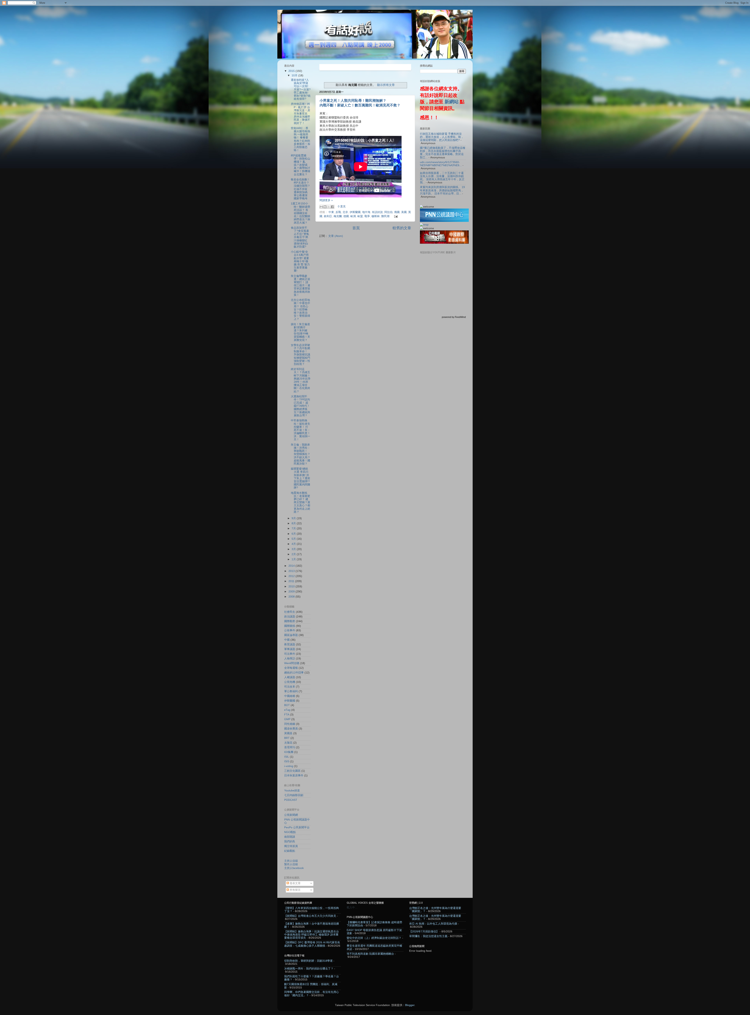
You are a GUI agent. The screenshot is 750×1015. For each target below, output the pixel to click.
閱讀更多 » (326, 200)
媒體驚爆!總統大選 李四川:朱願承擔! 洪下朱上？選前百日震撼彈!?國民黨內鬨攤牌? (300, 478)
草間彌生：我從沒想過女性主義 (428, 936)
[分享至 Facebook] (332, 207)
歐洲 (353, 216)
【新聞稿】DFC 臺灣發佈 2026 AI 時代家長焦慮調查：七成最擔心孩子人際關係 (312, 944)
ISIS (286, 761)
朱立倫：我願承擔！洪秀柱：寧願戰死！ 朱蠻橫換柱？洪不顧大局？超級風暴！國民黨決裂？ (300, 454)
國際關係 (289, 625)
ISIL (286, 756)
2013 (292, 571)
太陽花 (288, 742)
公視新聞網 (291, 814)
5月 (294, 538)
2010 (292, 586)
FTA (286, 714)
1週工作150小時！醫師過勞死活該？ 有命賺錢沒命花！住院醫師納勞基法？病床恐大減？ (300, 213)
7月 (294, 528)
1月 (294, 559)
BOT (287, 705)
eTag (287, 709)
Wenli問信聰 (291, 663)
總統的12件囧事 (294, 672)
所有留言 (295, 889)
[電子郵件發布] (395, 216)
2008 (292, 596)
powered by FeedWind (454, 317)
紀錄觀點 (289, 850)
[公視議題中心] (444, 220)
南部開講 (289, 836)
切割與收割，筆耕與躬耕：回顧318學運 (308, 960)
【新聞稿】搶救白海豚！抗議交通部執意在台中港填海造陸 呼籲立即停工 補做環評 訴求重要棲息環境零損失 (311, 934)
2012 (292, 576)
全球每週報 (291, 667)
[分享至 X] (329, 207)
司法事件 (289, 653)
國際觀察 (289, 621)
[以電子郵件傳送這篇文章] (321, 207)
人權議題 (289, 677)
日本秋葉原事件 (293, 775)
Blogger (409, 1005)
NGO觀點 (290, 832)
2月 (294, 554)
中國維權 (289, 696)
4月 (294, 543)
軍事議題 (289, 649)
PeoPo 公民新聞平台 (297, 827)
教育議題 (289, 644)
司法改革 (289, 686)
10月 (295, 75)
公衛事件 (289, 630)
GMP (287, 719)
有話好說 (377, 212)
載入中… (352, 907)
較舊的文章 (402, 228)
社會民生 (289, 611)
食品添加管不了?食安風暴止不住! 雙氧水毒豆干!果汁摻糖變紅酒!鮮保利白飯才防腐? (300, 237)
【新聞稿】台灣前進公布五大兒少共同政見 (310, 915)
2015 (292, 71)
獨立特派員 (291, 846)
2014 (292, 565)
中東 (331, 212)
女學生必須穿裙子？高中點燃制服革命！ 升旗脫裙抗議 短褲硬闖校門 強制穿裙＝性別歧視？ (300, 355)
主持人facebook (294, 868)
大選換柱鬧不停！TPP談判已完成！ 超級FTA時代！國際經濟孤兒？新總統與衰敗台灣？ (300, 406)
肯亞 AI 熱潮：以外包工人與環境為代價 (433, 923)
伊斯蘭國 (355, 212)
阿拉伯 (388, 212)
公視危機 (289, 682)
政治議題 (289, 616)
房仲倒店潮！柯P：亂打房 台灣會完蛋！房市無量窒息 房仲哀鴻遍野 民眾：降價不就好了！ (300, 113)
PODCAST (290, 799)
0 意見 (342, 206)
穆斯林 (375, 216)
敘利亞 (328, 216)
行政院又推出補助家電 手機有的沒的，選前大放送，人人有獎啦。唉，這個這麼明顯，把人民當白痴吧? (442, 137)
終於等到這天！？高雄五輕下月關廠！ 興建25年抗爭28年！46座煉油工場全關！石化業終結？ (301, 380)
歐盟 (360, 216)
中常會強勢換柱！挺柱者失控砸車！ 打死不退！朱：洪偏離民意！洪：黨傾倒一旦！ (300, 430)
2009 (292, 591)
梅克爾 (338, 216)
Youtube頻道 (292, 790)
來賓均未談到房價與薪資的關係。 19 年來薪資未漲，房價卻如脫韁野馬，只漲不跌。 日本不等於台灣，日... (442, 190)
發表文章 (295, 883)
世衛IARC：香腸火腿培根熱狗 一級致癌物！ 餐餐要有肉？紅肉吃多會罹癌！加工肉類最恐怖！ (300, 139)
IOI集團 (288, 752)
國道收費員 (291, 728)
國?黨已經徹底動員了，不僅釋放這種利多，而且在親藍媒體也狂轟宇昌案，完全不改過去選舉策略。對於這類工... (442, 152)
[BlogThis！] (325, 207)
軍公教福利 (291, 691)
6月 (294, 533)
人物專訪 (289, 658)
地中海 (366, 212)
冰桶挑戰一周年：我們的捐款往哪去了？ (308, 968)
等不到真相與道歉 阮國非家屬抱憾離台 (370, 953)
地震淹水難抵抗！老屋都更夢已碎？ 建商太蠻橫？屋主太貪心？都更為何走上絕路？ (300, 502)
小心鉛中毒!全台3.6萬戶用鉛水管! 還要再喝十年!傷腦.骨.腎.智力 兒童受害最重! (300, 261)
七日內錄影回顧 (293, 795)
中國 (287, 639)
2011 (291, 581)
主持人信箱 (291, 860)
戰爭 (367, 216)
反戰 (338, 212)
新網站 (452, 101)
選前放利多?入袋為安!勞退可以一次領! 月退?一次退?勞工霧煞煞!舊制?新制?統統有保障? (301, 89)
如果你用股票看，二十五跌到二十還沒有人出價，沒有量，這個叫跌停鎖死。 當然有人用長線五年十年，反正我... (442, 178)
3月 (294, 549)
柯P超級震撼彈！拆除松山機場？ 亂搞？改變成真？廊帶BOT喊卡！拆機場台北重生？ (300, 165)
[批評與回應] (424, 224)
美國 (404, 212)
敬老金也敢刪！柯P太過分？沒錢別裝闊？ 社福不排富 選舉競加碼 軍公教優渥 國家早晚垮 (300, 189)
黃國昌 (288, 733)
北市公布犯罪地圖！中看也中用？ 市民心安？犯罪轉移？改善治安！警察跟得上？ (300, 309)
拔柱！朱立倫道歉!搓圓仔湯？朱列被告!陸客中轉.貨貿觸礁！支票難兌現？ (300, 332)
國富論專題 (291, 635)
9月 (294, 518)
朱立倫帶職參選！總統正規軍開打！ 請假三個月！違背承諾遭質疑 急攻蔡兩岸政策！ (300, 285)
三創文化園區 (292, 770)
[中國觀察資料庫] (444, 242)
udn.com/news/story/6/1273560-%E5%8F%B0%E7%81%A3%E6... (441, 164)
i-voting (288, 766)
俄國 (397, 212)
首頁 (356, 228)
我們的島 (289, 841)
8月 (294, 523)
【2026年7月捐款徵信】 (424, 931)
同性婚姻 (289, 723)
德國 (346, 216)
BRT (287, 738)
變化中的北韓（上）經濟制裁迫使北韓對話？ (374, 938)
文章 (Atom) (335, 236)
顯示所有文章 (386, 85)
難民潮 (385, 216)
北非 (345, 212)
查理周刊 (289, 747)
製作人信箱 (291, 864)
